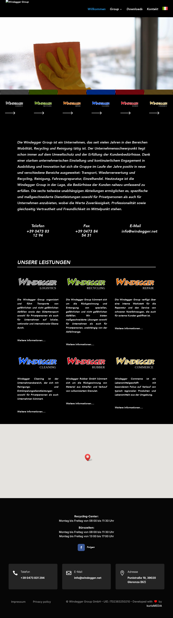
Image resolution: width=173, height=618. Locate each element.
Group (114, 9)
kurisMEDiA (154, 605)
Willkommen (96, 9)
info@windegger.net (139, 231)
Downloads (134, 9)
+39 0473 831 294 (33, 577)
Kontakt (152, 9)
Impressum (18, 601)
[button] (88, 457)
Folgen (91, 547)
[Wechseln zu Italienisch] (165, 12)
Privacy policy (42, 601)
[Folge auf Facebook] (81, 547)
